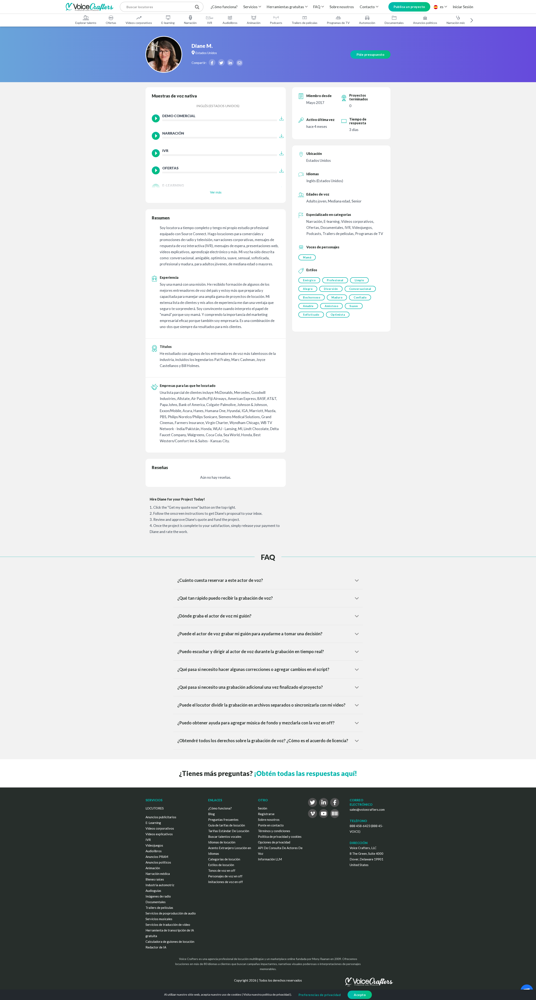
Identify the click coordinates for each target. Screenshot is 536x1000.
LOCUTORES (155, 808)
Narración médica (458, 23)
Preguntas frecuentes (223, 819)
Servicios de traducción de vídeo (168, 924)
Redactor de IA (156, 947)
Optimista (338, 314)
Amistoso (331, 306)
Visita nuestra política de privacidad (266, 994)
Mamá (307, 257)
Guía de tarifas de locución (226, 825)
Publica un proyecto (409, 7)
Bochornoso (311, 297)
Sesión (262, 808)
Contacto (367, 7)
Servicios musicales (159, 919)
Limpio (359, 280)
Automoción (367, 23)
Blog (211, 814)
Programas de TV (338, 23)
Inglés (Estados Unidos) (217, 106)
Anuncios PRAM (157, 857)
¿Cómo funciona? (224, 7)
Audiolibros (230, 23)
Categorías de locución (224, 859)
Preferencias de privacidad (320, 995)
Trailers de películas (304, 23)
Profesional (335, 280)
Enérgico (309, 280)
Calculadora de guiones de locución (170, 941)
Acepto (360, 995)
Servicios (250, 7)
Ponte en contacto (271, 825)
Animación (253, 23)
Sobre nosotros (342, 7)
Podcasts (276, 23)
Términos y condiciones (274, 831)
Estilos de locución (221, 865)
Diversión (331, 289)
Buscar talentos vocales (224, 836)
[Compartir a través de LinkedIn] (230, 62)
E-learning (168, 23)
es (441, 7)
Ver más (216, 192)
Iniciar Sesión (463, 7)
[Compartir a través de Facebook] (212, 62)
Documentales (394, 23)
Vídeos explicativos (159, 834)
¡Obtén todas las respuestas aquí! (305, 773)
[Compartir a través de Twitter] (221, 62)
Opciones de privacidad (274, 842)
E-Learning (153, 823)
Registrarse (266, 814)
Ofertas (111, 23)
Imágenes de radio (158, 896)
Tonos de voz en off (221, 870)
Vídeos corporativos (139, 23)
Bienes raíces (155, 879)
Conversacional (360, 289)
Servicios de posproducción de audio (171, 913)
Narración (190, 23)
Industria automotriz (160, 885)
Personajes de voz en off (225, 876)
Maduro (336, 297)
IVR (209, 23)
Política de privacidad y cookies (280, 836)
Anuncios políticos (425, 23)
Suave (353, 306)
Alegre (308, 289)
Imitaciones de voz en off (225, 882)
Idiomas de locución (221, 842)
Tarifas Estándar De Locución (228, 831)
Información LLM (270, 859)
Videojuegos (154, 845)
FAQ (316, 7)
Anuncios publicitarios (161, 817)
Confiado (360, 297)
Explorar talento (85, 23)
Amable (308, 306)
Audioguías (153, 890)
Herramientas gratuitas (285, 7)
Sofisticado (311, 314)
